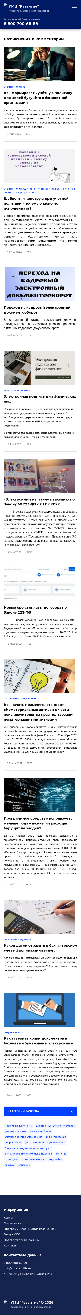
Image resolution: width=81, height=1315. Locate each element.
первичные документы (17, 939)
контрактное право (33, 1159)
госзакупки (11, 1159)
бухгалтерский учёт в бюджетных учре (28, 1153)
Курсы (8, 1217)
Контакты (10, 1245)
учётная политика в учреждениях (45, 1142)
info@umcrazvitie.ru (17, 1268)
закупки (10, 1165)
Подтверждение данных (21, 1240)
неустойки (55, 1159)
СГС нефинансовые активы (20, 698)
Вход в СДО (12, 1234)
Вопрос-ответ (13, 1142)
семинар (61, 1153)
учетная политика (14, 86)
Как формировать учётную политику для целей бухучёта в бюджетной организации (38, 98)
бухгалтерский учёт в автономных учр (27, 1148)
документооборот (15, 1032)
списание (24, 1165)
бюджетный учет (40, 1131)
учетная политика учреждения (45, 188)
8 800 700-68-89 (21, 23)
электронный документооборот (55, 1125)
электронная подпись (17, 390)
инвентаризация (56, 1136)
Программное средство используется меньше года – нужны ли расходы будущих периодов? (39, 823)
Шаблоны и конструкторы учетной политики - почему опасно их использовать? (36, 204)
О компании (12, 1223)
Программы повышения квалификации (32, 1229)
